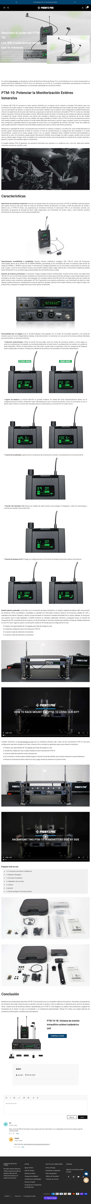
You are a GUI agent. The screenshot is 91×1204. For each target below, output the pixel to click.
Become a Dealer (30, 1182)
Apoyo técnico (29, 1168)
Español (7, 1196)
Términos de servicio (52, 1179)
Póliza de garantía (51, 1173)
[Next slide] (41, 1055)
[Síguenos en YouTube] (78, 1176)
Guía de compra (29, 1170)
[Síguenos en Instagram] (73, 1176)
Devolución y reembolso (53, 1170)
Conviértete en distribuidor (33, 1179)
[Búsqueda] (8, 7)
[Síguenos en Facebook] (68, 1176)
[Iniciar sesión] (82, 7)
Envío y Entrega (50, 1168)
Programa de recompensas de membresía (33, 1186)
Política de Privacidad (52, 1176)
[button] (86, 1173)
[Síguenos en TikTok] (83, 1176)
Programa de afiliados (31, 1176)
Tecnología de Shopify (29, 1196)
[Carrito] (86, 8)
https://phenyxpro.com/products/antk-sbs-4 (37, 1144)
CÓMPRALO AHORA (57, 1036)
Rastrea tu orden (30, 1173)
